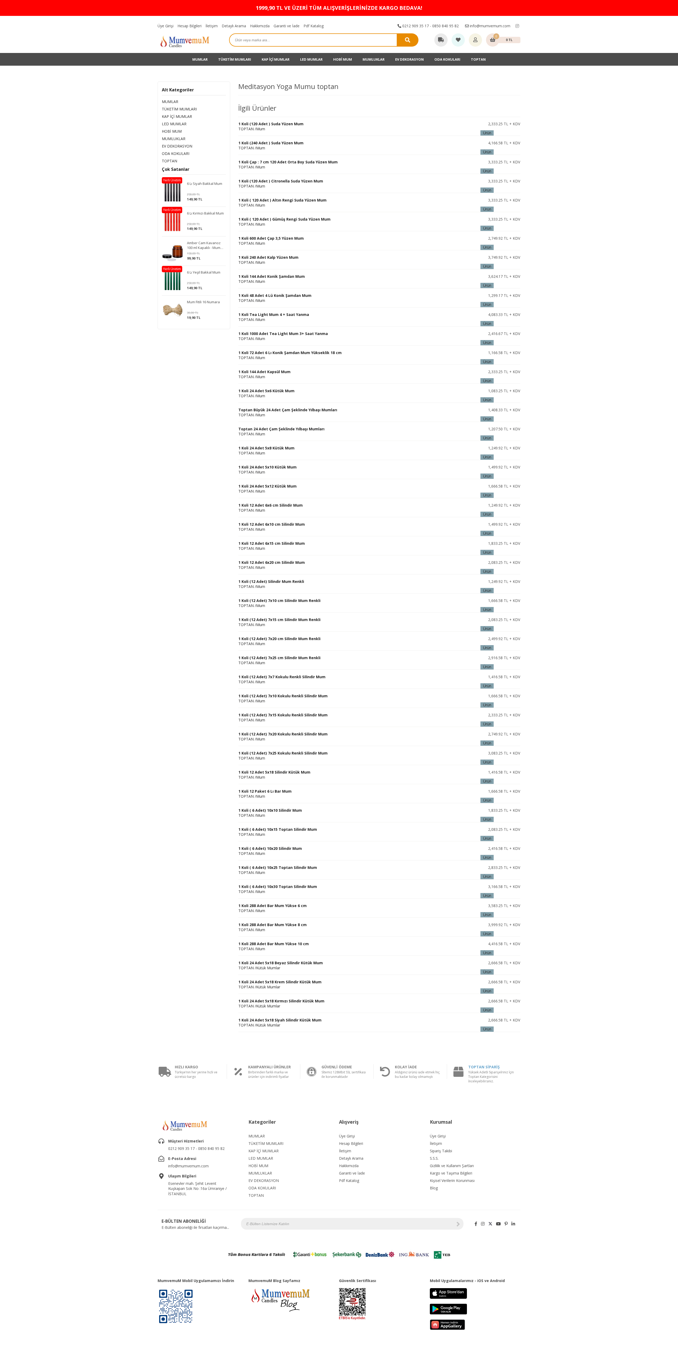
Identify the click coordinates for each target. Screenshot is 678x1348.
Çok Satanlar (175, 169)
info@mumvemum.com (489, 25)
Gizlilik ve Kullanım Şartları (452, 1165)
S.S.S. (434, 1158)
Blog (434, 1187)
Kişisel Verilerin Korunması (452, 1180)
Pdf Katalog (314, 25)
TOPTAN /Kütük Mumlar (280, 984)
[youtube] (498, 1224)
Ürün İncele (487, 133)
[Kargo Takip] (441, 40)
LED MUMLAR (311, 59)
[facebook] (476, 1224)
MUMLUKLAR (374, 59)
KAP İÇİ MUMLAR (275, 59)
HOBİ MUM (342, 59)
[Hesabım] (475, 40)
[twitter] (490, 1224)
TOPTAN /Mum (264, 374)
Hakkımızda (260, 25)
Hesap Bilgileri (189, 25)
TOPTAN (478, 59)
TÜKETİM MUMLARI (234, 59)
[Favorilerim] (458, 40)
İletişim (212, 25)
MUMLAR (200, 59)
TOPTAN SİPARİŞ (484, 1066)
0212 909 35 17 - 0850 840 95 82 (430, 25)
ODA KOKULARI (447, 59)
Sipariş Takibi (441, 1150)
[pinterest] (506, 1224)
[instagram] (517, 26)
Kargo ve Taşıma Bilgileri (451, 1173)
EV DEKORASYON (409, 59)
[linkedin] (513, 1224)
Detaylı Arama (234, 25)
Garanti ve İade (287, 25)
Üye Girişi (165, 25)
